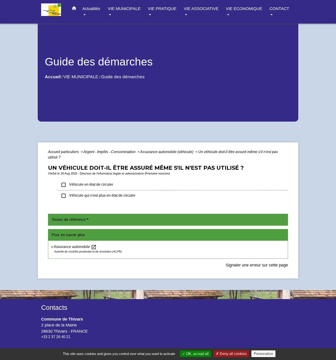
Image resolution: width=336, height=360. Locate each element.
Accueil (53, 76)
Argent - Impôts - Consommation (109, 152)
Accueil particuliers (64, 152)
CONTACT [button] (279, 8)
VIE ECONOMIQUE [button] (244, 8)
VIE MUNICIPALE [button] (124, 8)
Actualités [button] (91, 8)
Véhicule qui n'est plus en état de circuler (98, 195)
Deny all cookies (233, 354)
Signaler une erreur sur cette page (257, 265)
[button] (74, 9)
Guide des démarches (123, 76)
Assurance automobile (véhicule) (167, 152)
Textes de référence (68, 219)
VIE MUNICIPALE (80, 76)
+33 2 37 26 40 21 (55, 337)
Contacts (54, 307)
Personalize (263, 354)
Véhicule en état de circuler (87, 185)
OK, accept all (197, 354)
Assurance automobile (75, 247)
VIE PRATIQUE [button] (162, 8)
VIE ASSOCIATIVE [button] (201, 8)
